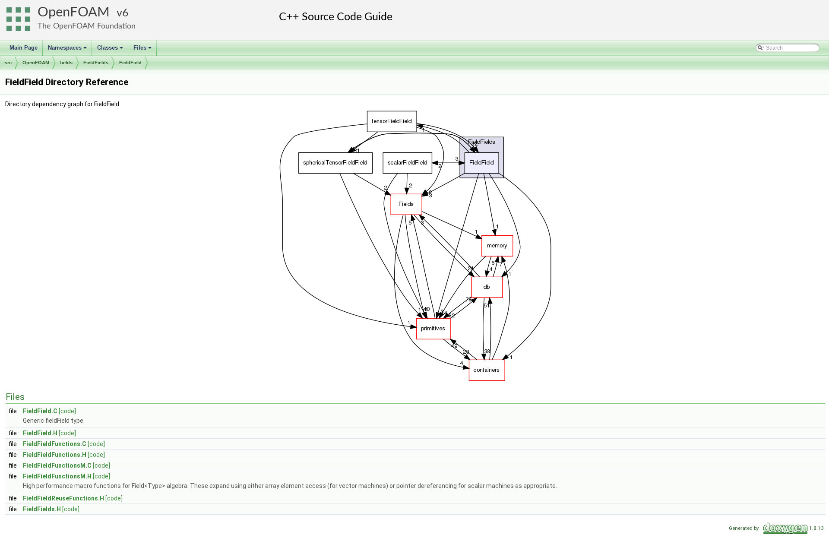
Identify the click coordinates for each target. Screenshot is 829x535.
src (8, 62)
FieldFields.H (42, 509)
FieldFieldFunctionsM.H (57, 476)
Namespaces (68, 50)
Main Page (23, 47)
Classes (110, 50)
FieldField (130, 62)
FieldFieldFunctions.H (54, 454)
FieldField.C (40, 411)
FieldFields (95, 62)
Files (143, 50)
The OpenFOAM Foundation (87, 26)
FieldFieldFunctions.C (54, 443)
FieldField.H (40, 433)
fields (66, 62)
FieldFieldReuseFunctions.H (63, 498)
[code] (67, 411)
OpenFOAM (74, 12)
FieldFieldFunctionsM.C (57, 465)
